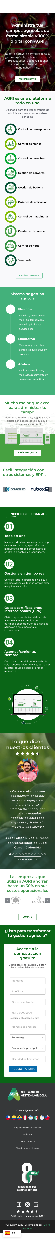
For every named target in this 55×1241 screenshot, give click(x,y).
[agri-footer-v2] (27, 1087)
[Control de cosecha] (29, 153)
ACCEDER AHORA (23, 1068)
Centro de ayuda (27, 1141)
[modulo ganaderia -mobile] (29, 255)
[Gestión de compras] (29, 168)
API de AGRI (27, 1134)
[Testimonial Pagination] (10, 854)
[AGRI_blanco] (8, 5)
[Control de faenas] (29, 138)
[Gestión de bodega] (29, 182)
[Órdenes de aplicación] (29, 196)
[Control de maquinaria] (29, 211)
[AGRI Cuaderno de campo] (29, 226)
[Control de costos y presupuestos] (29, 124)
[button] (5, 489)
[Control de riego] (29, 240)
